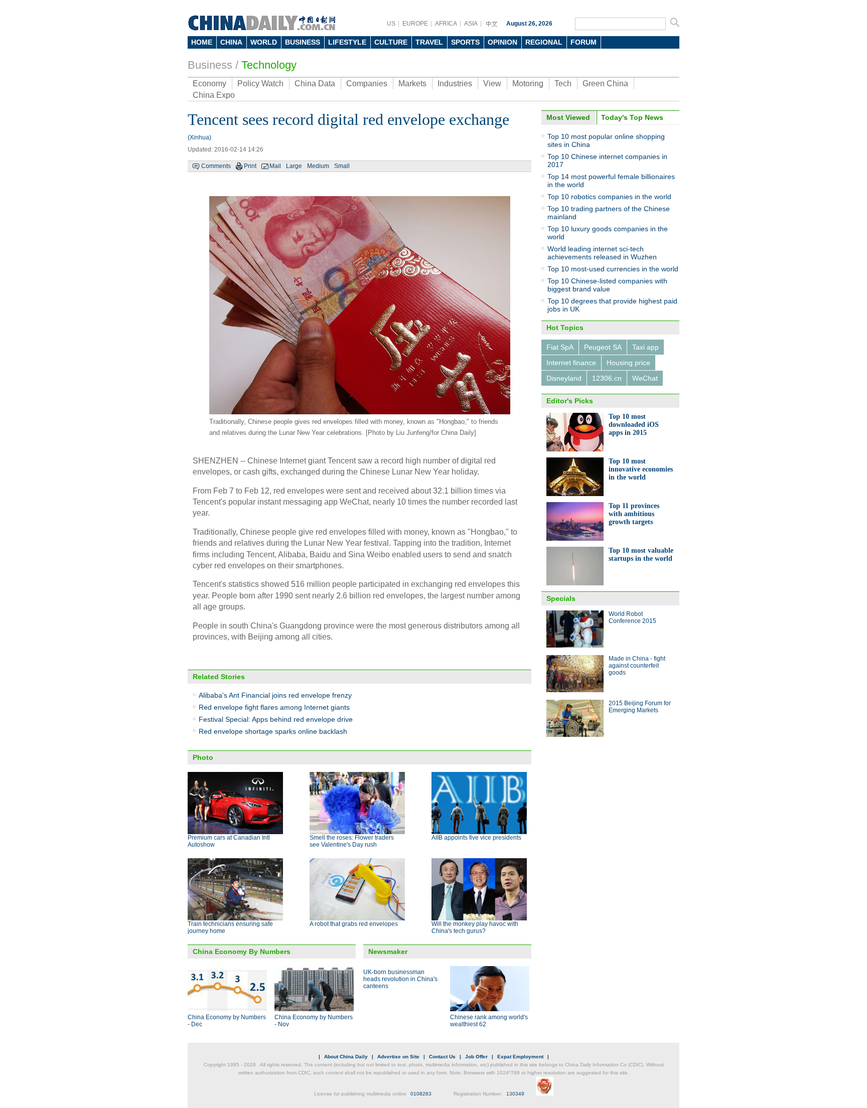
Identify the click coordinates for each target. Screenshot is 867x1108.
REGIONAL (543, 42)
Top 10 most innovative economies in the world (641, 469)
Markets (412, 83)
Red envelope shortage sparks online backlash (273, 731)
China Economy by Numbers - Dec (227, 1021)
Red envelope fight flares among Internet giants (274, 707)
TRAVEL (429, 42)
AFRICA (446, 23)
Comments (216, 166)
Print (250, 166)
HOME (201, 42)
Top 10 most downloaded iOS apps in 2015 (634, 424)
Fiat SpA (559, 347)
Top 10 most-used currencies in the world (612, 269)
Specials (560, 598)
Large (294, 166)
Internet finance (571, 363)
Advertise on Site (398, 1056)
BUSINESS (302, 42)
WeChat (645, 378)
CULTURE (390, 42)
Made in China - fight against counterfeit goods (637, 665)
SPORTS (465, 42)
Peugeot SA (603, 347)
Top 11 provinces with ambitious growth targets (634, 514)
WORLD (263, 42)
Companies (366, 83)
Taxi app (645, 347)
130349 (515, 1093)
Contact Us (442, 1056)
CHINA (231, 42)
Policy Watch (260, 83)
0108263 (420, 1093)
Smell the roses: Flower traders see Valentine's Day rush (352, 841)
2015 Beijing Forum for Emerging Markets (640, 707)
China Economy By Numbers (242, 951)
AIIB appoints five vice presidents (476, 837)
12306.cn (607, 378)
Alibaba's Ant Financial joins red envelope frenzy (275, 695)
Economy (209, 83)
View (492, 83)
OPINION (502, 42)
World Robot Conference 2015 (632, 617)
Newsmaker (387, 951)
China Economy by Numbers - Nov (313, 1021)
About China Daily (346, 1056)
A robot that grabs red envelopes (354, 923)
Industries (455, 83)
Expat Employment (520, 1056)
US (391, 23)
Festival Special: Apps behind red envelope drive (276, 719)
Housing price (628, 363)
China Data (315, 83)
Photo (203, 757)
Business (210, 65)
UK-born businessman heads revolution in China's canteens (400, 979)
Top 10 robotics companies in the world (609, 197)
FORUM (583, 42)
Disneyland (564, 378)
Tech (562, 83)
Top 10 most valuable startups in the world (641, 554)
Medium (318, 166)
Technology (269, 65)
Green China (605, 83)
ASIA (471, 23)
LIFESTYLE (347, 42)
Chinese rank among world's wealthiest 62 (489, 1021)
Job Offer (476, 1056)
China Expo (214, 95)
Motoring (527, 83)
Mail (275, 166)
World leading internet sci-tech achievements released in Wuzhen (602, 253)
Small (342, 166)
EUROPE (415, 23)
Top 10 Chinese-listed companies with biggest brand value (607, 285)
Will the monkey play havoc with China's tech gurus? (474, 927)
